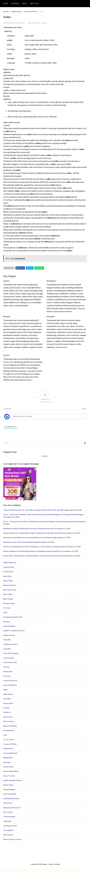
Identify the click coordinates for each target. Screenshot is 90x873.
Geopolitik (6, 649)
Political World (8, 748)
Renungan (6, 762)
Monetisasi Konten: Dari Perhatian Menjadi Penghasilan (22, 542)
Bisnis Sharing (8, 599)
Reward (6, 316)
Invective (51, 316)
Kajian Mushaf (8, 694)
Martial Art (7, 712)
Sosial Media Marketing (11, 798)
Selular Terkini (8, 785)
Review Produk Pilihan (10, 771)
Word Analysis (8, 835)
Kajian (5, 689)
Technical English (9, 817)
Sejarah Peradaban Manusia (12, 780)
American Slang (8, 567)
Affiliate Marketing (9, 562)
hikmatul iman (8, 671)
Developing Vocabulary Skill (12, 617)
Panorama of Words (30, 11)
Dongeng (15, 3)
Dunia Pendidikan (9, 626)
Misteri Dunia (7, 717)
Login (84, 408)
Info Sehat (7, 676)
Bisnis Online (7, 594)
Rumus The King (9, 776)
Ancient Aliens (8, 571)
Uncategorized (8, 830)
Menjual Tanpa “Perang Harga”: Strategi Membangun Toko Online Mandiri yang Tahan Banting (35, 556)
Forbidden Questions (10, 644)
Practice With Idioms (10, 753)
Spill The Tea (7, 803)
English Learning (16, 11)
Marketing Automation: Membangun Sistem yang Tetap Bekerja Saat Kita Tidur (30, 528)
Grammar (6, 667)
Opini (5, 735)
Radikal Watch (8, 758)
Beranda (6, 11)
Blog (25, 3)
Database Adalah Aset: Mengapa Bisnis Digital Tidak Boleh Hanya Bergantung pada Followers (35, 533)
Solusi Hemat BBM (9, 794)
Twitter (30, 268)
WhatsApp (40, 268)
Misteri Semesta (8, 721)
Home (5, 3)
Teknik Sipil (7, 821)
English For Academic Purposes (14, 630)
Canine (6, 281)
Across (6, 355)
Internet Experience (10, 680)
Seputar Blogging (9, 789)
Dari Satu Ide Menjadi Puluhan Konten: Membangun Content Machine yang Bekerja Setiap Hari (35, 547)
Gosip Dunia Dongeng (10, 653)
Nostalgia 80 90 (8, 730)
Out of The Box (8, 739)
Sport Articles (8, 812)
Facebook (21, 268)
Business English (9, 603)
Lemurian (6, 708)
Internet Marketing (10, 685)
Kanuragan (7, 699)
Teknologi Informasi (10, 826)
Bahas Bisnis (7, 576)
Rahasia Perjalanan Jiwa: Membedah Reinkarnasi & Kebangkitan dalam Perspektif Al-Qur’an (34, 551)
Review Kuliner (8, 767)
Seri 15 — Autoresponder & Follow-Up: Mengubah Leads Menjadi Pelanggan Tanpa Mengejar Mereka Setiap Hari (41, 521)
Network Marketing (10, 726)
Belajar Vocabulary (9, 585)
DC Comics (7, 608)
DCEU (5, 612)
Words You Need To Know (12, 839)
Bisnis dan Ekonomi (9, 590)
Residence (51, 281)
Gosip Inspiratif (8, 658)
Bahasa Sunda (8, 581)
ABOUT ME (34, 3)
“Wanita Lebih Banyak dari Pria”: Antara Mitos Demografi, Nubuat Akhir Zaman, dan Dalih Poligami (36, 510)
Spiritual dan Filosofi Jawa (12, 808)
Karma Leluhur (8, 703)
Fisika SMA (7, 640)
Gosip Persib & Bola (10, 662)
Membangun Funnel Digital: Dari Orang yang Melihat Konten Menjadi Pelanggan (30, 537)
